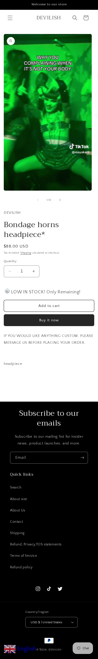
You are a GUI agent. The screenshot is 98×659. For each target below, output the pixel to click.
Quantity (10, 261)
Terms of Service (23, 556)
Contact (16, 522)
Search (16, 487)
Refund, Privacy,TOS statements (36, 544)
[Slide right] (60, 199)
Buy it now (49, 320)
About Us (17, 510)
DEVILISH (55, 649)
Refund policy (21, 567)
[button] (10, 17)
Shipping (25, 253)
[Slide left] (37, 199)
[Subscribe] (82, 458)
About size (18, 499)
